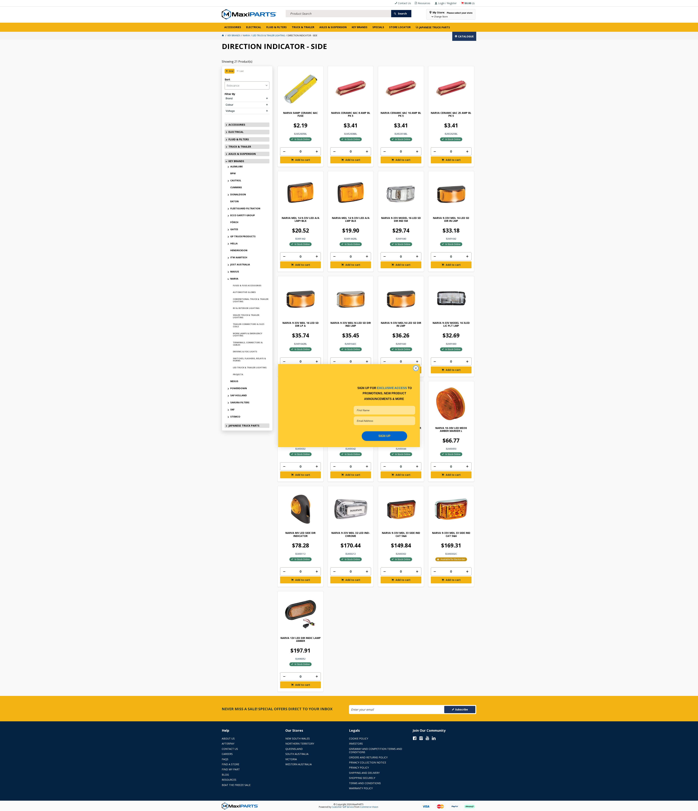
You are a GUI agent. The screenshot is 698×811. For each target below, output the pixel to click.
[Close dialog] (415, 368)
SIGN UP (384, 435)
